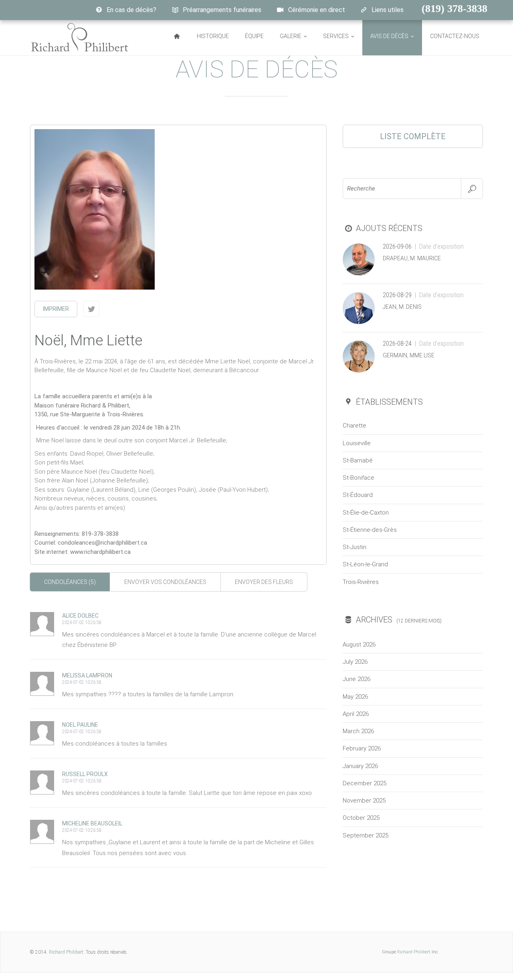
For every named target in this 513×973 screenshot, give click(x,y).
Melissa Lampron (87, 675)
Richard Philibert (66, 952)
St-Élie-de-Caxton (366, 512)
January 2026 (360, 766)
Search (472, 188)
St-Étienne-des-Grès (370, 529)
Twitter (91, 309)
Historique (213, 36)
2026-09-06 (397, 246)
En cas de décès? (131, 10)
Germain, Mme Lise (408, 355)
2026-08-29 (397, 295)
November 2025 (364, 800)
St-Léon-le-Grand (365, 564)
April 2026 (356, 714)
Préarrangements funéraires (222, 10)
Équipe (254, 36)
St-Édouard (358, 495)
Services (336, 36)
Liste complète (413, 136)
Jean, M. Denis (402, 307)
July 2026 (355, 661)
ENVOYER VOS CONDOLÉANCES (165, 582)
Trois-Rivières (361, 582)
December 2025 (364, 783)
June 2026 (356, 679)
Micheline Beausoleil (92, 823)
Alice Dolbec (80, 615)
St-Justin (354, 547)
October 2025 (361, 817)
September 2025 (365, 835)
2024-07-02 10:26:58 (81, 622)
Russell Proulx (85, 774)
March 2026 (358, 731)
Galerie (290, 36)
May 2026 (355, 696)
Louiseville (357, 443)
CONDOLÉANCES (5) (70, 582)
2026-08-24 (397, 343)
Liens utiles (388, 10)
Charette (354, 425)
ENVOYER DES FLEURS (264, 582)
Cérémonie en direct (316, 10)
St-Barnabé (358, 460)
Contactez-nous (454, 36)
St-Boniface (358, 477)
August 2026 (359, 644)
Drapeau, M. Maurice (412, 258)
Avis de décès (389, 36)
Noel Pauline (80, 725)
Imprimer (56, 309)
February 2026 (362, 748)
